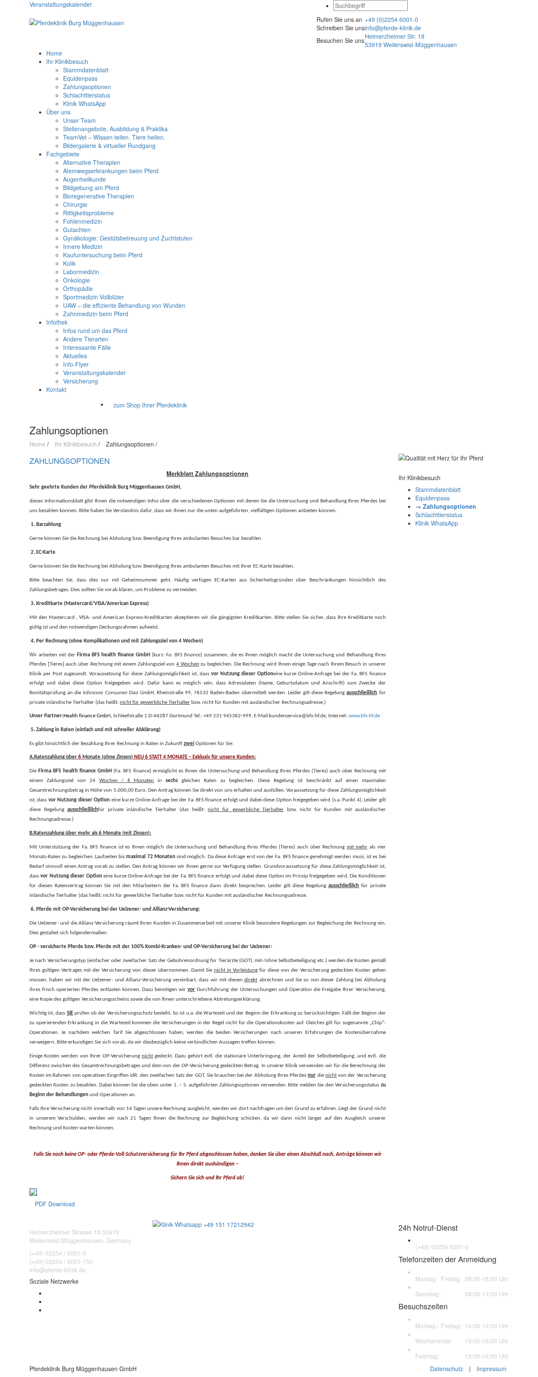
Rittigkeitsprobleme (88, 213)
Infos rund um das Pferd (95, 330)
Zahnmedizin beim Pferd (95, 313)
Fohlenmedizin (82, 221)
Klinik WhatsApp (84, 103)
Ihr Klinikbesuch (67, 61)
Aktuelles (75, 356)
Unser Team (79, 120)
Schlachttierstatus (86, 95)
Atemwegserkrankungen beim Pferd (110, 171)
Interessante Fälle (87, 347)
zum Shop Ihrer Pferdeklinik (150, 405)
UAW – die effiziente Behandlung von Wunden (124, 305)
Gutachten (77, 229)
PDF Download (55, 1204)
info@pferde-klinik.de (393, 28)
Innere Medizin (83, 246)
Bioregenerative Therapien (98, 196)
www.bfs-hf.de (364, 716)
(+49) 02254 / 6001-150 (61, 1261)
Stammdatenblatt (85, 70)
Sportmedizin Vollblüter (93, 297)
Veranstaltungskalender (60, 4)
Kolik (69, 263)
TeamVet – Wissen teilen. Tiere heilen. (114, 137)
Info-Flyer (76, 364)
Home (54, 53)
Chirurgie (75, 204)
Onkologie (76, 280)
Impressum (491, 1368)
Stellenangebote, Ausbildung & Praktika (115, 128)
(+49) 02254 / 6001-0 (57, 1253)
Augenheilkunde (84, 179)
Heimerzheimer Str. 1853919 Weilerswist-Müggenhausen (411, 40)
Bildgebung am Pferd (91, 187)
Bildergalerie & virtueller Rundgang (109, 145)
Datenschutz (446, 1368)
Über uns (58, 112)
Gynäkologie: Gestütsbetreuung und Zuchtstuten (128, 238)
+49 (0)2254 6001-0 (391, 19)
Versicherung (80, 381)
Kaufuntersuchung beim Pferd (102, 255)
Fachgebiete (62, 154)
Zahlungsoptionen (87, 86)
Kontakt (56, 389)
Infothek (57, 322)
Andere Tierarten (85, 339)
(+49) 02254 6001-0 (442, 1246)
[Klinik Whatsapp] (203, 1223)
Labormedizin (81, 271)
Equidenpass (80, 78)
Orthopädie (78, 288)
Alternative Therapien (91, 162)
